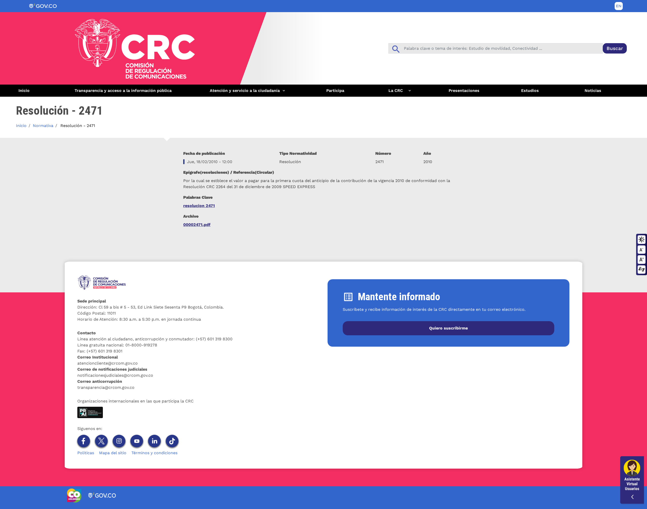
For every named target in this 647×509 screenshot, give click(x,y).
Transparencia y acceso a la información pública (123, 90)
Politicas (85, 452)
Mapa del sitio (112, 452)
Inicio (24, 90)
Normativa (43, 125)
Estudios (530, 90)
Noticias (593, 90)
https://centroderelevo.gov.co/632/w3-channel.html (641, 270)
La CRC (392, 92)
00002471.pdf (197, 224)
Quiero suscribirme (448, 328)
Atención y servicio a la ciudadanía (243, 92)
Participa (335, 90)
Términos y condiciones (154, 452)
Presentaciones (464, 90)
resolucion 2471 (199, 205)
